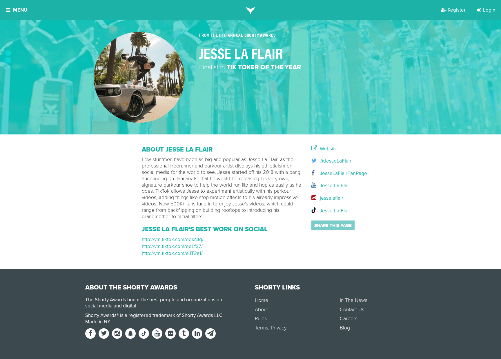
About (261, 310)
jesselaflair (330, 198)
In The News (353, 300)
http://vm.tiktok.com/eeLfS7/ (172, 246)
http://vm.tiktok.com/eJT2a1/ (172, 253)
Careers (348, 319)
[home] (250, 10)
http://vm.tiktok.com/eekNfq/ (173, 239)
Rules (261, 319)
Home (261, 300)
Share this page (333, 225)
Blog (345, 328)
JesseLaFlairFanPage (338, 173)
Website (327, 149)
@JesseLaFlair (334, 161)
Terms (261, 328)
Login (489, 10)
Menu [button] (20, 10)
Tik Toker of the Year (264, 67)
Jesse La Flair (334, 186)
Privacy (278, 328)
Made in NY (97, 322)
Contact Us (352, 310)
